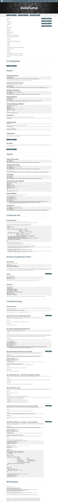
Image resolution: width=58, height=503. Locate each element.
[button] (57, 1)
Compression (9, 21)
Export (7, 19)
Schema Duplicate (9, 27)
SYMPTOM (8, 42)
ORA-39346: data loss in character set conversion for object (15, 53)
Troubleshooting (9, 33)
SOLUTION (8, 39)
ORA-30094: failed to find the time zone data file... (14, 41)
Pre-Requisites (9, 18)
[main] (29, 7)
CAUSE (8, 38)
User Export (8, 24)
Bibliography (8, 56)
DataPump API (9, 30)
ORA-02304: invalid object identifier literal (13, 36)
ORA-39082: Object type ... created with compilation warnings (15, 47)
